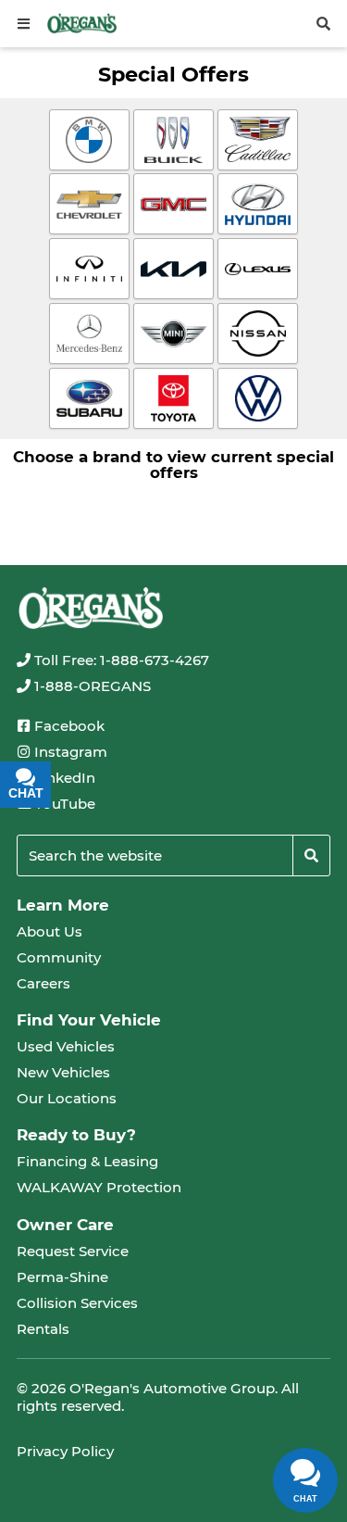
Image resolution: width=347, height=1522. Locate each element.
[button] (23, 23)
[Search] (311, 855)
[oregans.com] (82, 23)
